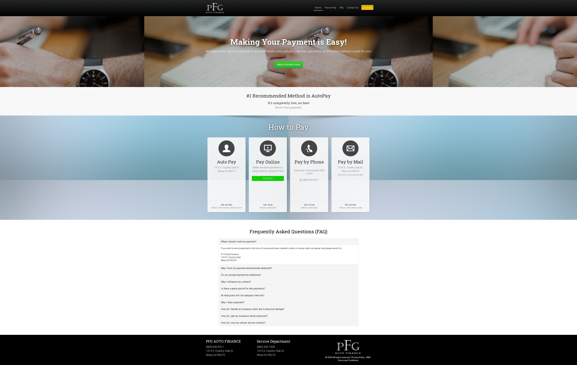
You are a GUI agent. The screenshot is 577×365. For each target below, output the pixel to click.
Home (318, 7)
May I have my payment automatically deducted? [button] (246, 268)
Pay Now (268, 178)
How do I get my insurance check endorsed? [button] (244, 316)
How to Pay (330, 7)
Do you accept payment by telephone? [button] (241, 274)
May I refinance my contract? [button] (236, 281)
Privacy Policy (358, 357)
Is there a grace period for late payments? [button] (243, 288)
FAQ (341, 7)
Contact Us (352, 7)
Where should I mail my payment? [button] (238, 241)
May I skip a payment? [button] (233, 302)
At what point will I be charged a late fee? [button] (242, 295)
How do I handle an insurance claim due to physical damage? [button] (253, 309)
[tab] (288, 242)
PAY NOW (367, 7)
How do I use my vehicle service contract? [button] (243, 322)
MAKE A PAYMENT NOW (288, 64)
